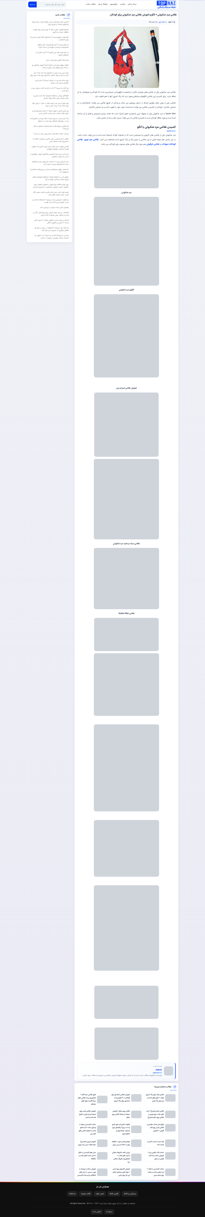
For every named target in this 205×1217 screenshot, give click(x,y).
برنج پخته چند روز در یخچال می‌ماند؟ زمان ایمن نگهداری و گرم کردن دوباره (52, 81)
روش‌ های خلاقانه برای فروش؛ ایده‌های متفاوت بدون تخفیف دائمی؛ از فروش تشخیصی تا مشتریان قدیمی (51, 185)
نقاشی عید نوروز (91, 139)
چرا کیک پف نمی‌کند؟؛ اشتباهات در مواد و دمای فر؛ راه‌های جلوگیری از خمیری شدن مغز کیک (51, 229)
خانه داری (162, 22)
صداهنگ (72, 1193)
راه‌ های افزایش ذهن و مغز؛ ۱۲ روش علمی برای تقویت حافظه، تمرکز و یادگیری (51, 30)
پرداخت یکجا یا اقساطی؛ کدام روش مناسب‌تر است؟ (51, 133)
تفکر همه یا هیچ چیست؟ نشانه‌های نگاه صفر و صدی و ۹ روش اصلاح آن (49, 38)
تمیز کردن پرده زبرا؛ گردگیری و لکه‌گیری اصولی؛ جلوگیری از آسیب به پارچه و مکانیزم (49, 155)
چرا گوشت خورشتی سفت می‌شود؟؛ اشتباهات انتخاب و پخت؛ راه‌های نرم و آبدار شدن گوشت (50, 201)
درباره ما (109, 1211)
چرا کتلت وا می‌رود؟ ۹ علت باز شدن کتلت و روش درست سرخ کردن (50, 89)
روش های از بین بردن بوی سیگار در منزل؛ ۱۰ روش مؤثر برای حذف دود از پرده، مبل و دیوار (50, 104)
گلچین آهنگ (113, 1193)
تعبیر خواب (100, 1193)
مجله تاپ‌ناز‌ (166, 4)
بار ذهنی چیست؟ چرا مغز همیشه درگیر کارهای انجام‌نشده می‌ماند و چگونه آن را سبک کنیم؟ (53, 46)
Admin (159, 1070)
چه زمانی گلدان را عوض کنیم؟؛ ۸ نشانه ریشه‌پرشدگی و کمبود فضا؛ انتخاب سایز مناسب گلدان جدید (50, 112)
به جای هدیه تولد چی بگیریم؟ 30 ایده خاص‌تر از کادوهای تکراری (52, 53)
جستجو (32, 4)
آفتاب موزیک (85, 1193)
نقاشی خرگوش (152, 144)
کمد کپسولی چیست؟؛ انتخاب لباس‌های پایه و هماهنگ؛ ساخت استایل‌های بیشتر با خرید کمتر (50, 162)
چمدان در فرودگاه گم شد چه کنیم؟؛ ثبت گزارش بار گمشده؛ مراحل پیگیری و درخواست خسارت (52, 236)
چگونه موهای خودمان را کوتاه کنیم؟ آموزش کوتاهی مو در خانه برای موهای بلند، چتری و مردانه (50, 66)
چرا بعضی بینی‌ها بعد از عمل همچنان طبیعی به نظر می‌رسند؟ (51, 127)
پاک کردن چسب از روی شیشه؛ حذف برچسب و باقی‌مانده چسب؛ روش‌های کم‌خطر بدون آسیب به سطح (49, 119)
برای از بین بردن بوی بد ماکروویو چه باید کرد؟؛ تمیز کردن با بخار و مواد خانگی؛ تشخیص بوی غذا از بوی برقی (49, 73)
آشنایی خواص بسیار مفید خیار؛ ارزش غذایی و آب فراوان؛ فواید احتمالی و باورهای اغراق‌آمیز (50, 147)
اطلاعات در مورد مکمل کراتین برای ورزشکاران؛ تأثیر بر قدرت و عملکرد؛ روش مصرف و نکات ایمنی (51, 213)
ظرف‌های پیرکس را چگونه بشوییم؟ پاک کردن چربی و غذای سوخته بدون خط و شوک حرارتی (51, 96)
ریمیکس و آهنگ (130, 1193)
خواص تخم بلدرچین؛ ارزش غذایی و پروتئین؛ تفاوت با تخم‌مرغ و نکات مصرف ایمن (51, 140)
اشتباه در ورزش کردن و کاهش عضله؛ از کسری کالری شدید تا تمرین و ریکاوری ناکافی (51, 221)
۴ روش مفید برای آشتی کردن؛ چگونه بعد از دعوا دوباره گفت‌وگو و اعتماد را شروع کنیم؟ (50, 23)
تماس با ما (97, 1211)
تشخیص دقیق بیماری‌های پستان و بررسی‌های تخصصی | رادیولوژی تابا (49, 170)
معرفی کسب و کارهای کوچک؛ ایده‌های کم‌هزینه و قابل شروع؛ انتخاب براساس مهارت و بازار (50, 178)
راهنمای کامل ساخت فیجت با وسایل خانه (54, 207)
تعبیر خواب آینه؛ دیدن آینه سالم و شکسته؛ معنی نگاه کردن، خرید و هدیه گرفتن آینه (51, 193)
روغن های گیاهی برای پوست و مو (57, 60)
